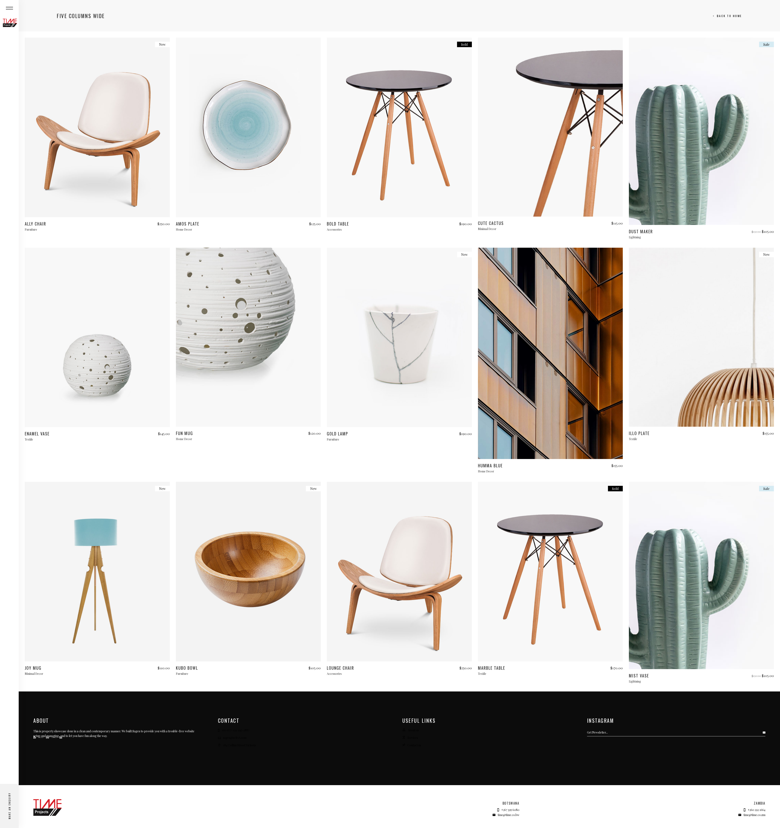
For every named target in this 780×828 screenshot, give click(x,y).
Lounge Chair (340, 668)
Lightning (635, 237)
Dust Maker (641, 231)
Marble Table (491, 668)
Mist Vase (639, 676)
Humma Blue (490, 465)
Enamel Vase (37, 434)
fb (35, 737)
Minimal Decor (487, 229)
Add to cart (97, 213)
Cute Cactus (491, 223)
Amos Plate (187, 224)
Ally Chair (35, 224)
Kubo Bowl (187, 668)
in (60, 737)
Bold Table (338, 224)
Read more (399, 213)
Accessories (334, 229)
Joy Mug (33, 668)
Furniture (31, 229)
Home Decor (184, 229)
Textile (29, 439)
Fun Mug (184, 433)
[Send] (765, 732)
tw (48, 737)
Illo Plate (639, 433)
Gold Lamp (337, 434)
